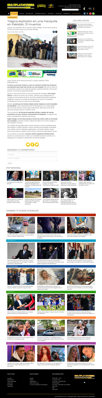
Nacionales (29, 13)
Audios (32, 378)
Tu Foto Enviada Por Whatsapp (38, 384)
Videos (31, 379)
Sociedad (59, 13)
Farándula (66, 13)
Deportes (51, 13)
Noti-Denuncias (34, 383)
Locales (21, 13)
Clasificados (76, 13)
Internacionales (40, 13)
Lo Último (14, 13)
